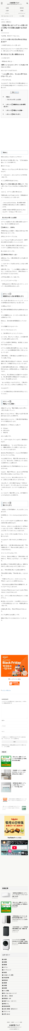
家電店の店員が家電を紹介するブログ (14, 1027)
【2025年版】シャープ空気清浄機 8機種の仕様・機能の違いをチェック (20, 928)
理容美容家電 (7, 1006)
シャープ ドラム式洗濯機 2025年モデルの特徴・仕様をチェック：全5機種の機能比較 (20, 941)
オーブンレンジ (21, 13)
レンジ (16, 1022)
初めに (7, 97)
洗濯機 (7, 8)
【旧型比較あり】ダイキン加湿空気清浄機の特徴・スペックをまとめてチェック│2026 (19, 917)
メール (3, 725)
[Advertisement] (14, 134)
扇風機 (5, 982)
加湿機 (5, 985)
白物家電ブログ (14, 3)
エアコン (7, 13)
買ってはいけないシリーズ (7, 16)
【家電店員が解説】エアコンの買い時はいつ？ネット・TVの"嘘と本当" (19, 784)
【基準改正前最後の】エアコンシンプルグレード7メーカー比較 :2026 (20, 894)
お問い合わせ (7, 1014)
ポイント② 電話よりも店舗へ (14, 110)
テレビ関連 (21, 16)
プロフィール (7, 1011)
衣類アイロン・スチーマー (10, 1001)
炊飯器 (5, 972)
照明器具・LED (7, 998)
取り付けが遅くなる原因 (13, 99)
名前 (3, 720)
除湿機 (5, 988)
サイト (3, 731)
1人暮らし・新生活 (8, 996)
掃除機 (21, 10)
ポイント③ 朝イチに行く (13, 114)
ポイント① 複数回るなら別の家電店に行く (14, 105)
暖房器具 (22, 8)
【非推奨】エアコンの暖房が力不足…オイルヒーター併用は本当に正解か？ (19, 772)
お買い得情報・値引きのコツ (11, 1009)
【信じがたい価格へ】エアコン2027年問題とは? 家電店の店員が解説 (19, 758)
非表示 (16, 92)
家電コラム (8, 690)
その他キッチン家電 (8, 975)
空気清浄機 (6, 977)
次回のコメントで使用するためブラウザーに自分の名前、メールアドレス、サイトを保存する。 (14, 737)
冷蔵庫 (7, 10)
